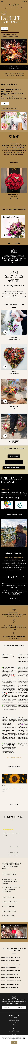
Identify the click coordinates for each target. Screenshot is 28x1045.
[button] (4, 28)
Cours (14, 408)
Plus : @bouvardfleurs (14, 757)
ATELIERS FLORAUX (9, 911)
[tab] (12, 866)
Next (16, 198)
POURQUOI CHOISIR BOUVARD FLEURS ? (9, 874)
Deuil (14, 372)
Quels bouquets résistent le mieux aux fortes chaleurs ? (12, 788)
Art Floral (14, 406)
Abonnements (14, 441)
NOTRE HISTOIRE (8, 916)
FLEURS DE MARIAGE (9, 902)
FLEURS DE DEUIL (8, 906)
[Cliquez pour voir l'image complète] (9, 659)
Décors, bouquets (14, 339)
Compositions (14, 373)
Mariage (14, 337)
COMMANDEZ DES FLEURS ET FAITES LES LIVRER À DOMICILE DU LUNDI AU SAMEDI (11, 865)
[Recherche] (22, 7)
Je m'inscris (21, 1007)
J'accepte (14, 1042)
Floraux (14, 443)
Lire (3, 791)
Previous (11, 198)
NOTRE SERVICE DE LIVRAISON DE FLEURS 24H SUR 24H (11, 881)
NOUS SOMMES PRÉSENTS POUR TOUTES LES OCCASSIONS (11, 889)
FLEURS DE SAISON (8, 897)
